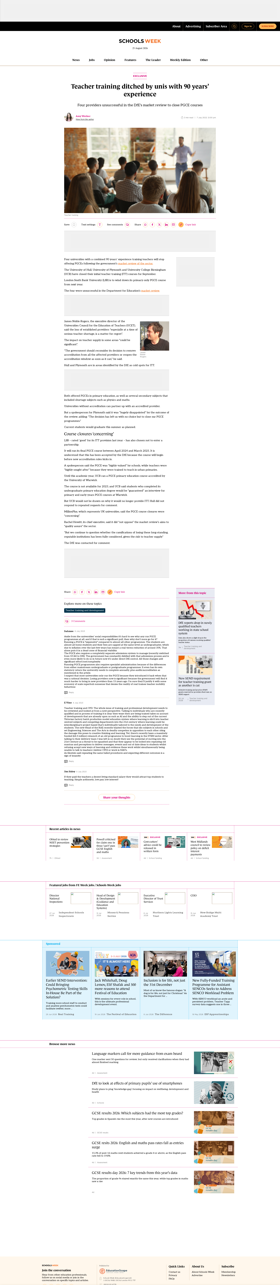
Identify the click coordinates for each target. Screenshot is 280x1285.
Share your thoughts (116, 797)
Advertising (193, 26)
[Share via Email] (173, 224)
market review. (150, 290)
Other (204, 60)
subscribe (267, 26)
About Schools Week (203, 1272)
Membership (229, 1272)
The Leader (153, 60)
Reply (71, 692)
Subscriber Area (216, 26)
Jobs (92, 60)
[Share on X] (159, 224)
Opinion (109, 60)
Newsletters (228, 1275)
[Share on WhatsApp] (145, 224)
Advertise (197, 1275)
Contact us (174, 1272)
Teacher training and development (84, 610)
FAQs (172, 1278)
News (76, 60)
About (176, 26)
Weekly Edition (180, 60)
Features (130, 60)
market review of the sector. (135, 263)
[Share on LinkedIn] (166, 224)
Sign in (248, 26)
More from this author (85, 119)
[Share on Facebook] (152, 224)
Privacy (173, 1275)
